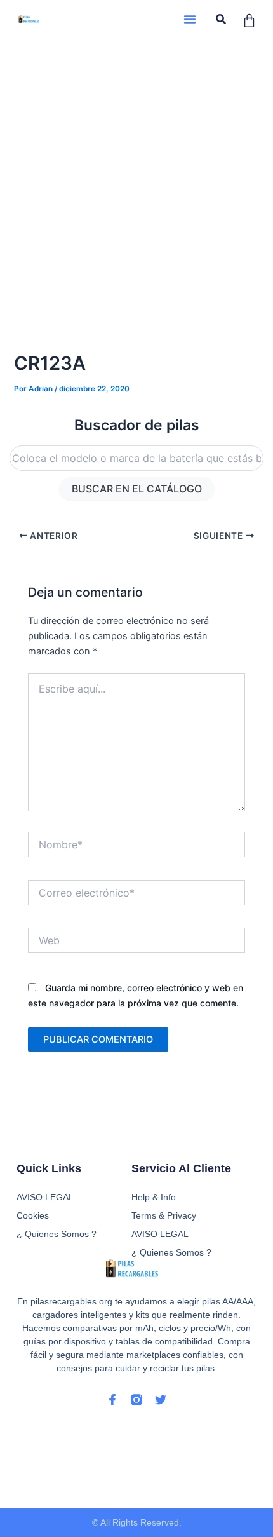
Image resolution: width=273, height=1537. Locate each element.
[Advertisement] (136, 181)
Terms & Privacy (163, 1215)
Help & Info (153, 1197)
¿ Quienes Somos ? (171, 1252)
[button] (189, 19)
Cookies (33, 1215)
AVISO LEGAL (160, 1234)
